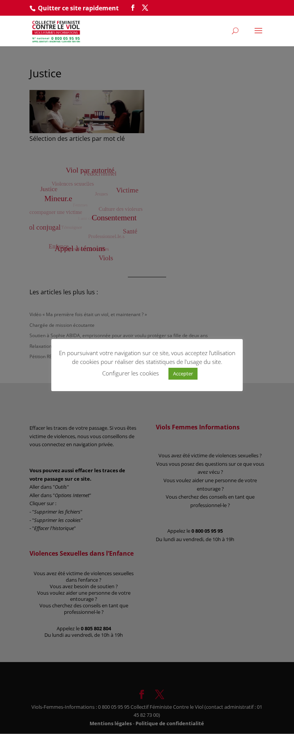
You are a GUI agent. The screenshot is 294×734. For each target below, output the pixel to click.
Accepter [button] (183, 373)
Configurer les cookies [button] (130, 373)
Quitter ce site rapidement (78, 8)
